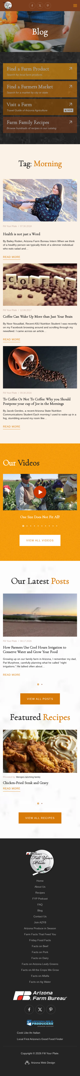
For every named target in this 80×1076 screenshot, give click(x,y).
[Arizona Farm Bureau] (40, 995)
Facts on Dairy (40, 958)
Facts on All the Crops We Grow (40, 969)
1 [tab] (23, 526)
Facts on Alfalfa (40, 975)
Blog (40, 910)
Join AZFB (40, 922)
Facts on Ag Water (40, 981)
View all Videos (40, 540)
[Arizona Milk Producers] (40, 1023)
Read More (11, 256)
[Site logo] (40, 863)
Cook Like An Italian (28, 1032)
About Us (40, 886)
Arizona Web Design (43, 1062)
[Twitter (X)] (40, 5)
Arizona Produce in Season (40, 928)
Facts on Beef (40, 946)
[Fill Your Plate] (7, 5)
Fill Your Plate (50, 1053)
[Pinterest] (48, 5)
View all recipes (40, 817)
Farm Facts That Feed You (40, 934)
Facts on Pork (40, 952)
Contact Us (40, 916)
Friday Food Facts (40, 940)
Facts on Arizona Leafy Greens (40, 963)
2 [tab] (41, 684)
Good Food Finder (52, 1039)
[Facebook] (32, 5)
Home (40, 880)
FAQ (40, 904)
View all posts (40, 698)
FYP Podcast (40, 898)
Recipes (40, 892)
